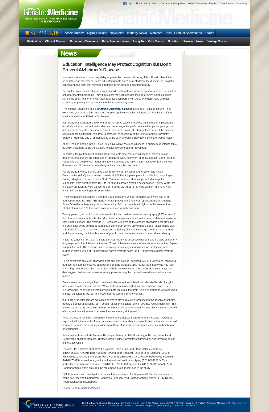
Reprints (213, 3)
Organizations (227, 3)
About (147, 3)
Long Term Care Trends (148, 41)
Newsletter (117, 33)
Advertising (241, 3)
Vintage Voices (217, 41)
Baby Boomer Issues (115, 41)
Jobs (168, 33)
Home (139, 3)
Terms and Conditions (184, 405)
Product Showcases (188, 33)
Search (209, 33)
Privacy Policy (164, 405)
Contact (165, 3)
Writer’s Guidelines (197, 3)
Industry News (137, 33)
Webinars (155, 33)
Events (155, 3)
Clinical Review (55, 41)
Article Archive (74, 33)
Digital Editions (97, 33)
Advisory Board (178, 3)
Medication (34, 41)
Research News (193, 41)
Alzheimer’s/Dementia (83, 41)
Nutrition (173, 41)
